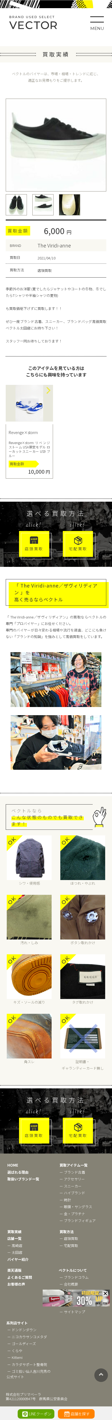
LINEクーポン (40, 1413)
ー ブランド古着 (72, 1172)
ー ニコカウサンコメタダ (27, 1336)
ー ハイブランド (72, 1192)
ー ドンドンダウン (21, 1329)
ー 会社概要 (69, 1284)
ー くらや (14, 1350)
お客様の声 (16, 1284)
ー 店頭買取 (69, 1238)
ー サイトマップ (72, 1311)
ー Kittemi (15, 1357)
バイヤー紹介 (18, 1259)
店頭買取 (34, 548)
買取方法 (67, 1231)
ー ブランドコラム (74, 1277)
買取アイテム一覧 (74, 1165)
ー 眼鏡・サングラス (76, 1206)
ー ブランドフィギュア (78, 1220)
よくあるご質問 (19, 1277)
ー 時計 (65, 1199)
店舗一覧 (14, 1238)
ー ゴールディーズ (21, 1343)
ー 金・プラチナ (72, 1213)
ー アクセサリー (72, 1179)
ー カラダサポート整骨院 (27, 1364)
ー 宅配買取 (69, 1245)
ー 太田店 (14, 1252)
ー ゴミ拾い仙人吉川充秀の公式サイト (29, 1374)
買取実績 (14, 1231)
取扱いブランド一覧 (23, 1179)
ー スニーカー (71, 1186)
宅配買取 (78, 548)
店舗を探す (80, 1413)
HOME (12, 1165)
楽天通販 (14, 1270)
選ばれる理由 (18, 1172)
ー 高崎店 (14, 1245)
